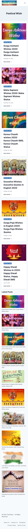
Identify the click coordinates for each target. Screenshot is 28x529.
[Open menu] (24, 3)
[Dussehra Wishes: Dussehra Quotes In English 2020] (13, 363)
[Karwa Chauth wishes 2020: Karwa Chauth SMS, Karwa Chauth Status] (13, 345)
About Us (6, 522)
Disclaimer (22, 522)
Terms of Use (21, 525)
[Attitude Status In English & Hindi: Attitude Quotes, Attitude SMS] (13, 382)
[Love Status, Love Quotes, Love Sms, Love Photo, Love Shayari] (13, 463)
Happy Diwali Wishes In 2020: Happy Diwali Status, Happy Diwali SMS (12, 273)
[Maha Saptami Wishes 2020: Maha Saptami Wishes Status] (13, 326)
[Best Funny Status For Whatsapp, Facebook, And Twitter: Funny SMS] (13, 424)
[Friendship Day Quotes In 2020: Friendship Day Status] (13, 492)
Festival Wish (7, 42)
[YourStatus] (9, 3)
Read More (8, 61)
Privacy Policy (12, 525)
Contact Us (14, 522)
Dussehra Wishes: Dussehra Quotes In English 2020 (14, 184)
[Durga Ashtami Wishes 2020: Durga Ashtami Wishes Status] (13, 307)
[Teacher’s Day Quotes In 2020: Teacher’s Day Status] (11, 445)
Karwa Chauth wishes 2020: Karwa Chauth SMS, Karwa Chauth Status (14, 140)
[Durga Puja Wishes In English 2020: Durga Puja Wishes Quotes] (13, 405)
